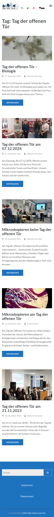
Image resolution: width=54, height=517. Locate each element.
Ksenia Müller (33, 324)
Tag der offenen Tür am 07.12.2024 (21, 146)
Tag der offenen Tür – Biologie (19, 68)
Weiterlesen (12, 102)
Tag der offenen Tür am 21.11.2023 (21, 408)
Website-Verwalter (34, 76)
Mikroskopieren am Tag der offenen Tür (25, 316)
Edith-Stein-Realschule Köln (34, 513)
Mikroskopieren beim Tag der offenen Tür (27, 231)
